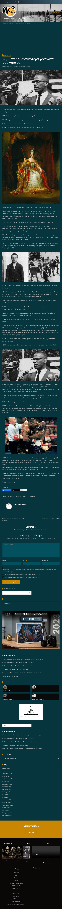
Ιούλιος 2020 (6, 792)
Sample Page (16, 885)
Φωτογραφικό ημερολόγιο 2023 (16, 904)
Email (25, 560)
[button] (18, 508)
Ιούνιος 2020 (6, 794)
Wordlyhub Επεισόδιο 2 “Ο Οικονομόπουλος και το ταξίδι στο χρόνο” (23, 659)
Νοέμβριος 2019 (7, 813)
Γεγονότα (18, 496)
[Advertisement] (31, 36)
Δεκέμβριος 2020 (7, 784)
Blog (16, 875)
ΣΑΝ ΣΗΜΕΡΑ (7, 55)
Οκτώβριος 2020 (7, 789)
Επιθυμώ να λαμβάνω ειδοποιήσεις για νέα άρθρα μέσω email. (23, 577)
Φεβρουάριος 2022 (7, 768)
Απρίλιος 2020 (6, 800)
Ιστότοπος (45, 560)
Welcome (16, 899)
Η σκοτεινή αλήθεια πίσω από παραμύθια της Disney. (18, 662)
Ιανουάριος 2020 (7, 807)
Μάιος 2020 (5, 797)
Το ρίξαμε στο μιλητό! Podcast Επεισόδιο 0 (15, 669)
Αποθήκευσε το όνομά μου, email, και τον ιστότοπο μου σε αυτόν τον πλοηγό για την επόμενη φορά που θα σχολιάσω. (29, 571)
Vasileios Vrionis (20, 505)
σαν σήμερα (32, 496)
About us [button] (31, 832)
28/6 (4, 496)
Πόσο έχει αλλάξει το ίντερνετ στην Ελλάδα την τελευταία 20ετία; (22, 673)
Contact (16, 878)
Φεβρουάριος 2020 (7, 805)
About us (16, 872)
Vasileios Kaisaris (16, 891)
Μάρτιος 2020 (6, 802)
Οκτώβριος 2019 (7, 815)
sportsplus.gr (16, 888)
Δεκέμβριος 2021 (7, 773)
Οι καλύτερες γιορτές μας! (10, 676)
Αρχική (4, 23)
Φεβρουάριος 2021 (7, 779)
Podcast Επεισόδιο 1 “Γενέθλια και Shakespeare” (16, 666)
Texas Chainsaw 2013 (12, 861)
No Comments (26, 66)
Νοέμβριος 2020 (7, 786)
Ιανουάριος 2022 (7, 771)
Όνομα (4, 560)
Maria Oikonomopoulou (16, 883)
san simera (10, 496)
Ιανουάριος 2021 (7, 781)
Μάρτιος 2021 (6, 776)
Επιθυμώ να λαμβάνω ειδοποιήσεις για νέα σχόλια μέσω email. (23, 574)
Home (16, 880)
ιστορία (24, 496)
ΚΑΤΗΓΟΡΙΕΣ (16, 901)
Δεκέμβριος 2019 (7, 810)
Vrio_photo (16, 896)
